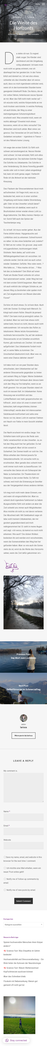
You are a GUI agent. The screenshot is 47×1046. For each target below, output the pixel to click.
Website (7, 840)
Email (7, 826)
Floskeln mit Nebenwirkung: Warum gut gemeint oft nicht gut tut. (20, 983)
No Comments (33, 34)
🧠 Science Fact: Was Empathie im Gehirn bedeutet (22, 953)
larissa (12, 34)
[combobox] (24, 924)
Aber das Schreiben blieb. (15, 976)
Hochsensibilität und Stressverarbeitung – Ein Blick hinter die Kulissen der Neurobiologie (24, 961)
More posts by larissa (23, 735)
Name (7, 811)
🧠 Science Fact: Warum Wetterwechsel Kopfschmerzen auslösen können (21, 970)
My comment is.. (11, 771)
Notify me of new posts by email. (21, 890)
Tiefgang (30, 17)
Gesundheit (17, 17)
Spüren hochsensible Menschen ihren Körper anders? (23, 944)
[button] (16, 1040)
